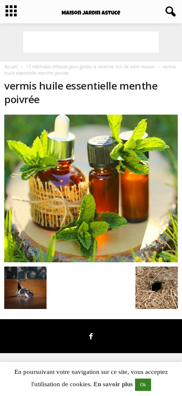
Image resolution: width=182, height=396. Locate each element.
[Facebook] (91, 337)
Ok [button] (143, 384)
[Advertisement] (91, 42)
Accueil (11, 67)
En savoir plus (113, 384)
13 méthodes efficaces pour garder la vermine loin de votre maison (90, 67)
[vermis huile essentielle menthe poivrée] (91, 188)
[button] (169, 12)
